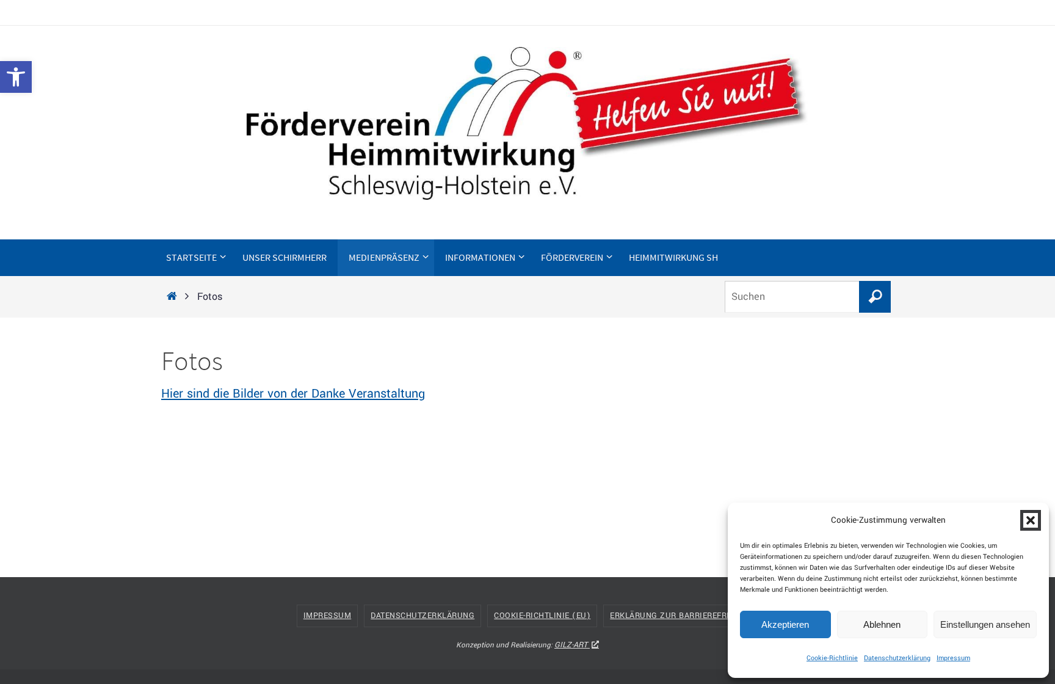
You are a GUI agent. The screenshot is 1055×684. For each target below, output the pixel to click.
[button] (1030, 520)
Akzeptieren (785, 624)
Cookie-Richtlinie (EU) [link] (542, 615)
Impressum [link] (953, 658)
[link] (16, 77)
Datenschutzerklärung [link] (897, 658)
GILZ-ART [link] (570, 644)
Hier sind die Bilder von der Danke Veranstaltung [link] (293, 393)
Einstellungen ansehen (985, 624)
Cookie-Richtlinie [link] (832, 658)
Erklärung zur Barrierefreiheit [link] (681, 615)
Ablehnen (882, 624)
